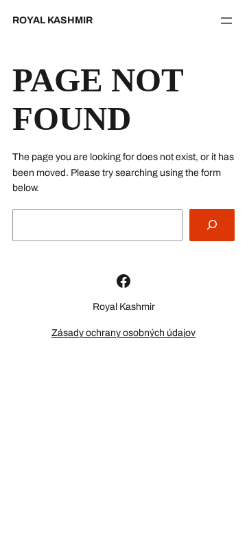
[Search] (212, 225)
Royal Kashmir (52, 20)
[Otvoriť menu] (226, 20)
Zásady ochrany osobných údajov (123, 333)
